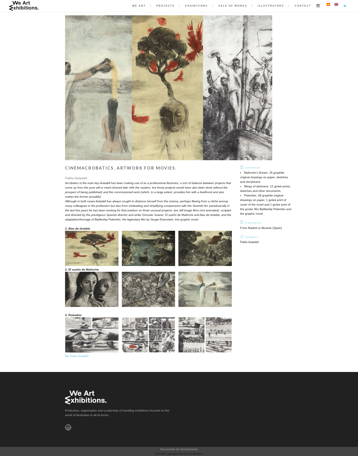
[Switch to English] (336, 4)
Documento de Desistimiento (179, 449)
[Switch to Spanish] (328, 4)
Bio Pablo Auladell (76, 356)
